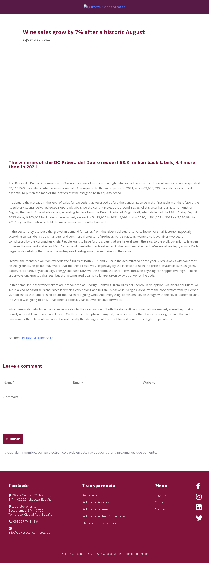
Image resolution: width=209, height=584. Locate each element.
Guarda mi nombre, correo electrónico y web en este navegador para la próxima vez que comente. (82, 452)
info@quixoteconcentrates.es (29, 532)
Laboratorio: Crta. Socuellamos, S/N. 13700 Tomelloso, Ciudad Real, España (30, 510)
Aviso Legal (90, 495)
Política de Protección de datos (104, 516)
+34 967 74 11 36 (25, 521)
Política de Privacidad (96, 502)
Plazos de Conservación (99, 523)
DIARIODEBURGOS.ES (37, 338)
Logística (161, 495)
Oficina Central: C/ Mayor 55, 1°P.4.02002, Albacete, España (30, 497)
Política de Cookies (95, 509)
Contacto (161, 502)
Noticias (160, 509)
